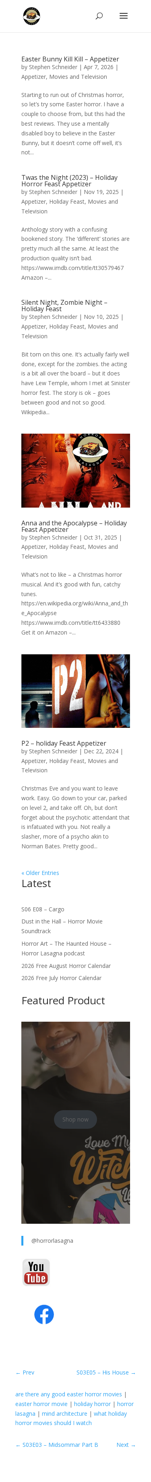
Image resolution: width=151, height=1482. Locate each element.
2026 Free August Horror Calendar (66, 966)
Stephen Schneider (53, 67)
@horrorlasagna (52, 1240)
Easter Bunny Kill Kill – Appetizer (70, 59)
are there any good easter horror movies (68, 1394)
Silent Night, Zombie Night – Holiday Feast (64, 305)
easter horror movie (41, 1404)
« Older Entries (40, 873)
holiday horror (92, 1404)
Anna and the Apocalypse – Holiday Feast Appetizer (74, 526)
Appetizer (33, 76)
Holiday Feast (67, 201)
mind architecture (64, 1413)
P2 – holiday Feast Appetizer (63, 743)
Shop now (75, 1119)
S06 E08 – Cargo (42, 909)
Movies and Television (78, 76)
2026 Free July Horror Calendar (61, 978)
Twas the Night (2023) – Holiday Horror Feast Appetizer (69, 180)
